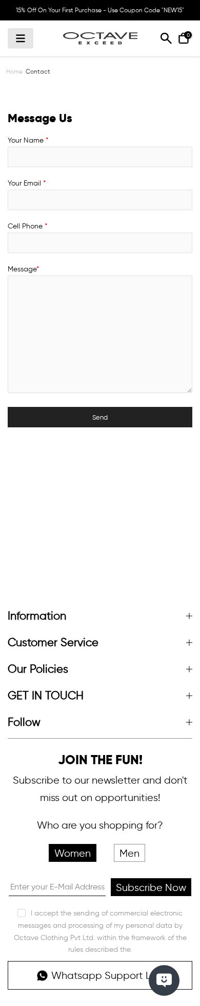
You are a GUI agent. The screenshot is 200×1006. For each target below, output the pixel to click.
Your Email (27, 183)
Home (14, 71)
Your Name (28, 140)
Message (23, 269)
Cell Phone (27, 226)
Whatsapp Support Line (108, 975)
